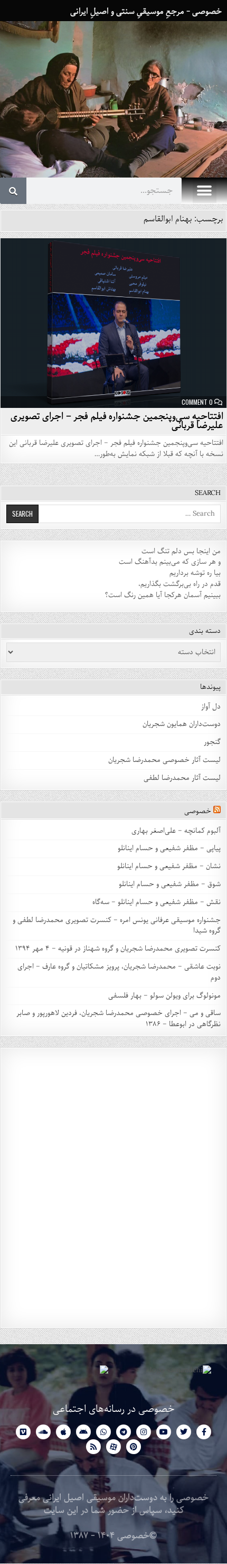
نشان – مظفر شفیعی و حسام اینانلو (169, 866)
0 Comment (197, 402)
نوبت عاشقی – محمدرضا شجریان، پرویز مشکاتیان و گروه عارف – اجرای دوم (119, 972)
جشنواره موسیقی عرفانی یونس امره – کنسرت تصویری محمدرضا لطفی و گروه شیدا (117, 925)
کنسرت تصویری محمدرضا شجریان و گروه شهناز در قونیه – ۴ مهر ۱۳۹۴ (117, 949)
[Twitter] (183, 1432)
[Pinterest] (133, 1446)
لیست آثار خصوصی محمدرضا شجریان (164, 760)
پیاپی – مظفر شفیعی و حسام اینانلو (169, 848)
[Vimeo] (23, 1432)
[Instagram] (143, 1432)
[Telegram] (123, 1432)
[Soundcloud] (43, 1432)
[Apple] (63, 1432)
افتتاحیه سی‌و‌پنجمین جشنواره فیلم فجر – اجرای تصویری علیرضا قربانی (117, 420)
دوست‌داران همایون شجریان (182, 724)
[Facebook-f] (203, 1432)
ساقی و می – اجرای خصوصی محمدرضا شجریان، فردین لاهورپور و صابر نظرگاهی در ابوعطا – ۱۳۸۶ (118, 1018)
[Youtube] (163, 1432)
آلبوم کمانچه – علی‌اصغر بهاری (176, 831)
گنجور (212, 742)
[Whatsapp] (103, 1432)
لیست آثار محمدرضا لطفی (182, 778)
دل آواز (211, 707)
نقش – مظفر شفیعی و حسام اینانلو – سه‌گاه (156, 902)
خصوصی (197, 811)
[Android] (83, 1432)
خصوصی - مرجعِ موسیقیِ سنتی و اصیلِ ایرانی (146, 11)
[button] (204, 191)
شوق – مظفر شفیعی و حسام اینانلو (170, 884)
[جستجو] (13, 191)
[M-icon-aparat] (113, 1446)
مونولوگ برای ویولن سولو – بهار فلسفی (164, 996)
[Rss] (93, 1446)
